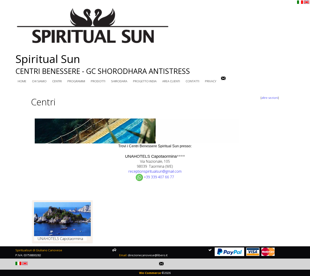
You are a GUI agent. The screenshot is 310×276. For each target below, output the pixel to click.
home (22, 81)
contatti (192, 81)
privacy (210, 81)
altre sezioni (269, 98)
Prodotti (98, 81)
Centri (57, 81)
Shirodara (119, 81)
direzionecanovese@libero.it (147, 255)
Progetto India (145, 81)
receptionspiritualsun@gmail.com (155, 171)
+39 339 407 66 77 (159, 176)
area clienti (171, 81)
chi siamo (39, 81)
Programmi (76, 81)
